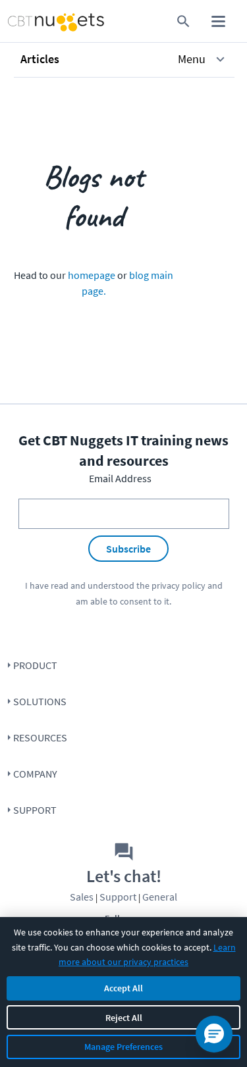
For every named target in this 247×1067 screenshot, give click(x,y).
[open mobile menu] (218, 21)
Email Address (120, 478)
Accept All (123, 988)
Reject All (123, 1018)
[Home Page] (30, 21)
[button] (124, 59)
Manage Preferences (123, 1047)
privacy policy (178, 585)
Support (35, 809)
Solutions (40, 701)
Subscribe (128, 548)
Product (35, 665)
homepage (91, 275)
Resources (40, 737)
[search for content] (183, 21)
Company (35, 773)
